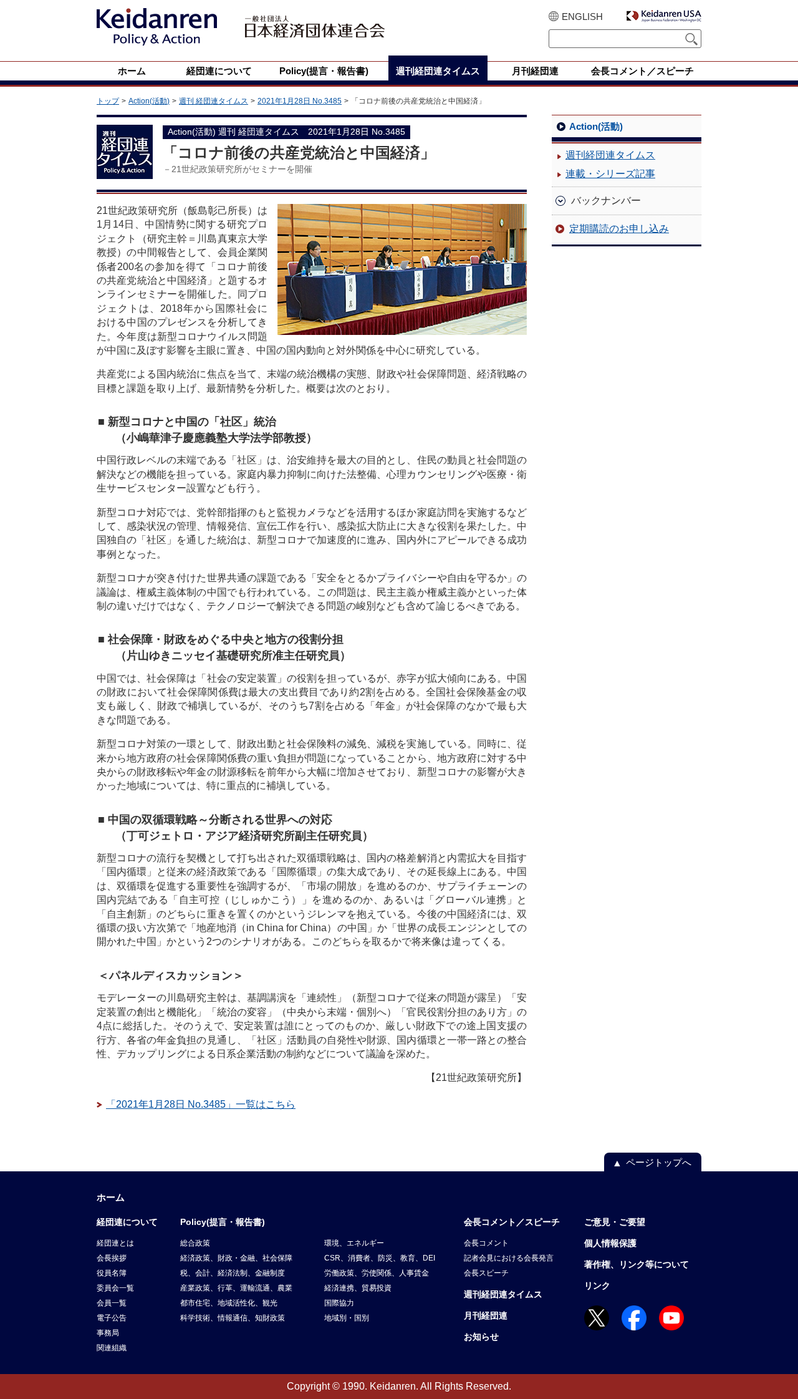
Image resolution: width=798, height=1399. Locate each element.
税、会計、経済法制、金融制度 (232, 1273)
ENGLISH (582, 16)
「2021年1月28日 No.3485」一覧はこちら (201, 1104)
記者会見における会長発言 (509, 1258)
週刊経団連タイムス (610, 155)
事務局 (108, 1333)
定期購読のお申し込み (619, 228)
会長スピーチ (486, 1273)
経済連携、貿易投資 (358, 1288)
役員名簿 (112, 1273)
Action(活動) (149, 101)
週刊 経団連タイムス (213, 101)
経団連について (127, 1222)
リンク (597, 1285)
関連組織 (112, 1347)
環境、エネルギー (354, 1243)
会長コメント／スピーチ (512, 1222)
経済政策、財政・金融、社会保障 (236, 1258)
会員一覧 (112, 1303)
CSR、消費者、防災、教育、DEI (379, 1258)
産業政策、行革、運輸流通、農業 (236, 1288)
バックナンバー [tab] (606, 200)
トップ (108, 101)
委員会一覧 (115, 1288)
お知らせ (481, 1337)
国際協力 (339, 1303)
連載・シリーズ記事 (610, 173)
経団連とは (115, 1243)
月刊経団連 (485, 1315)
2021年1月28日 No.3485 (299, 101)
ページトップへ (658, 1162)
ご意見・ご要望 (614, 1222)
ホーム (111, 1197)
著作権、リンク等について (636, 1264)
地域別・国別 (346, 1318)
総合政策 (195, 1243)
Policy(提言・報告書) (222, 1222)
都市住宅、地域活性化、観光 (228, 1303)
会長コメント (486, 1243)
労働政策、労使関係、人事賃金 (376, 1273)
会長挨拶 (112, 1258)
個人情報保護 (610, 1243)
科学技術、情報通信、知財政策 (232, 1318)
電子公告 (112, 1318)
